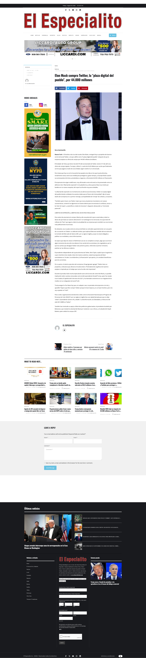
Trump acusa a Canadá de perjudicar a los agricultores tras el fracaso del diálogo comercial (105, 583)
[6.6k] (41, 105)
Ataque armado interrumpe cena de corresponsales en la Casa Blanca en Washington (46, 546)
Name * (46, 437)
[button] (24, 48)
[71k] (26, 105)
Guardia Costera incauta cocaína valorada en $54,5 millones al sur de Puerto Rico (85, 385)
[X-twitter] (69, 10)
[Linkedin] (80, 10)
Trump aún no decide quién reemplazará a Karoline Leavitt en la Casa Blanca (60, 385)
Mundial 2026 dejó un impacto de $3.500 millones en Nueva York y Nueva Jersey (110, 411)
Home (56, 65)
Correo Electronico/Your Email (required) (69, 593)
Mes (66, 606)
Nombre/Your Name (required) (67, 587)
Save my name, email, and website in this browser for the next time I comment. (69, 463)
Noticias (57, 69)
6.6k (45, 105)
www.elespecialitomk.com (77, 575)
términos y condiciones (108, 656)
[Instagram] (76, 10)
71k (30, 105)
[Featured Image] (35, 373)
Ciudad (60, 615)
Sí (61, 629)
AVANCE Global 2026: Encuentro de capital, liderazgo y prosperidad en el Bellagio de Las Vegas (35, 385)
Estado (74, 615)
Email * (75, 437)
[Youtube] (73, 10)
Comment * (47, 446)
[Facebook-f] (66, 10)
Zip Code (61, 621)
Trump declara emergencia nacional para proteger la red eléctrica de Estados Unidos (84, 411)
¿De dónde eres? (63, 610)
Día (60, 606)
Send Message (50, 468)
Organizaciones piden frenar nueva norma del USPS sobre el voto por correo (60, 411)
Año (74, 606)
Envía (62, 642)
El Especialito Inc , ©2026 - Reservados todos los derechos (40, 656)
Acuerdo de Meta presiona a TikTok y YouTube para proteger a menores (110, 385)
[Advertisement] (68, 487)
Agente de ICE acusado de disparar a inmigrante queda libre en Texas (34, 410)
